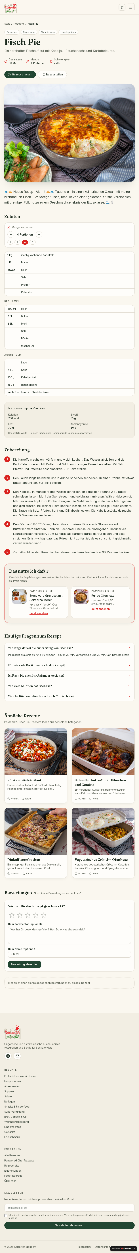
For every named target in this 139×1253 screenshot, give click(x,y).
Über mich (10, 1180)
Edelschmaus (12, 1136)
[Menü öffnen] (131, 7)
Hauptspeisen (68, 32)
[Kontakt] (17, 1056)
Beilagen (9, 1101)
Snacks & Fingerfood (17, 1106)
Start (7, 23)
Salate (8, 1096)
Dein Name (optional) (21, 949)
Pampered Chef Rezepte (19, 1160)
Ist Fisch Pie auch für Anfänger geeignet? (36, 675)
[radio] (11, 915)
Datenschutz (102, 1246)
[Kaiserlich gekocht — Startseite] (10, 7)
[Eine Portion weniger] (10, 234)
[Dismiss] (134, 1248)
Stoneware (29, 32)
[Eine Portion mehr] (39, 234)
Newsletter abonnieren (69, 1225)
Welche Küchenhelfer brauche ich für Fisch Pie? (41, 696)
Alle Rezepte (12, 1155)
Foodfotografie (13, 1175)
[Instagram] (8, 1056)
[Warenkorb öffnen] (122, 7)
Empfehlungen (13, 1170)
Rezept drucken (22, 74)
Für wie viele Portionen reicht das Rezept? (36, 665)
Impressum (84, 1246)
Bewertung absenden (24, 964)
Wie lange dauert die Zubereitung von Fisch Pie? (40, 648)
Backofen (12, 32)
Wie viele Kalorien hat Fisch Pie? (30, 686)
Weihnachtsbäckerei (16, 1121)
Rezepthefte (11, 1165)
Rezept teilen (54, 74)
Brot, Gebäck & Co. (15, 1116)
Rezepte (19, 23)
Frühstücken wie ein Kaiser (20, 1076)
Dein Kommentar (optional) (25, 924)
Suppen (9, 1091)
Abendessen (48, 32)
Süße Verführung (14, 1111)
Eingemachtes (12, 1126)
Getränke (9, 1131)
